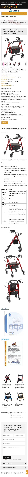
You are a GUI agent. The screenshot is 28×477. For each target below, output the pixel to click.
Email (4, 122)
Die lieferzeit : (4, 79)
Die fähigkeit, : (4, 81)
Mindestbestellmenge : (6, 85)
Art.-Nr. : (3, 75)
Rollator (16, 20)
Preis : (2, 83)
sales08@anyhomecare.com (9, 2)
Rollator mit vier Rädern (15, 416)
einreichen (7, 457)
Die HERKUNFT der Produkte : (8, 77)
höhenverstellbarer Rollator (16, 418)
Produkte (10, 20)
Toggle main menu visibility (24, 14)
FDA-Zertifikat (5, 339)
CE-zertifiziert (5, 309)
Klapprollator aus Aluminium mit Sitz (17, 413)
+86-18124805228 (23, 2)
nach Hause (4, 20)
